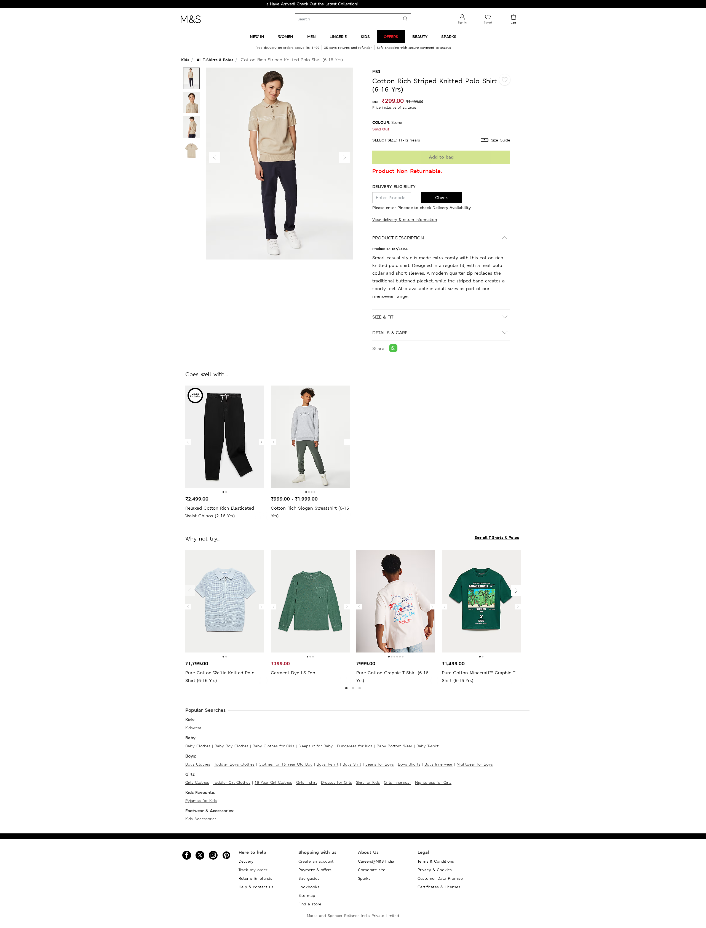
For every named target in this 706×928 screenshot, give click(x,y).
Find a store (309, 904)
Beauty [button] (419, 36)
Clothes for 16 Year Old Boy (285, 764)
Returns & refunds (255, 878)
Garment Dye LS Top (293, 673)
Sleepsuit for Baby (315, 746)
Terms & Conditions (436, 861)
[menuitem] (257, 36)
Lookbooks (308, 886)
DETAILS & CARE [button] (389, 333)
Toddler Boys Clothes (234, 764)
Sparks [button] (448, 36)
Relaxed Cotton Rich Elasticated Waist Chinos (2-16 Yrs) (219, 512)
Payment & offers (314, 869)
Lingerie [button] (338, 36)
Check (441, 197)
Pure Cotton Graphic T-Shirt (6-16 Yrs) (392, 676)
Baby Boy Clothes (231, 746)
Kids (185, 59)
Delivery (246, 861)
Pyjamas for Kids (201, 800)
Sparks (364, 878)
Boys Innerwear (438, 764)
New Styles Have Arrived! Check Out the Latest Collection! (279, 3)
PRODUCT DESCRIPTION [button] (398, 238)
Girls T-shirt (306, 782)
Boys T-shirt (327, 764)
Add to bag (441, 157)
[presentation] (188, 442)
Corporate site (371, 869)
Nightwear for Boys (475, 764)
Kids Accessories (200, 818)
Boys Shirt (352, 764)
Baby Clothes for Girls (273, 746)
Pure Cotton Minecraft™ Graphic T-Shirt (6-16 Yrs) (479, 676)
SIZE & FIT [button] (382, 317)
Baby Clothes (197, 746)
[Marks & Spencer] (191, 24)
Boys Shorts (409, 764)
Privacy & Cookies (435, 869)
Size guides (308, 878)
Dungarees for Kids (355, 746)
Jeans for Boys (379, 764)
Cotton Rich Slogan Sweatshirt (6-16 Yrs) (310, 512)
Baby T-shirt (427, 746)
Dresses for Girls (336, 782)
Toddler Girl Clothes (231, 782)
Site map (306, 895)
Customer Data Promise (440, 878)
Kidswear (193, 727)
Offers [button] (391, 36)
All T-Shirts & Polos (215, 59)
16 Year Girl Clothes (273, 782)
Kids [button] (365, 36)
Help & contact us (256, 886)
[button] (344, 157)
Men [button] (311, 36)
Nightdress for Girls (433, 782)
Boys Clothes (197, 764)
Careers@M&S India (376, 861)
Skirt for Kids (368, 782)
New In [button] (257, 36)
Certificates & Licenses (439, 886)
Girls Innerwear (397, 782)
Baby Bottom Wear (394, 746)
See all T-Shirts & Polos (497, 537)
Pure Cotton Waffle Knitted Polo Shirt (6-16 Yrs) (220, 676)
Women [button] (285, 36)
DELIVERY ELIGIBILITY (394, 186)
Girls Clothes (197, 782)
